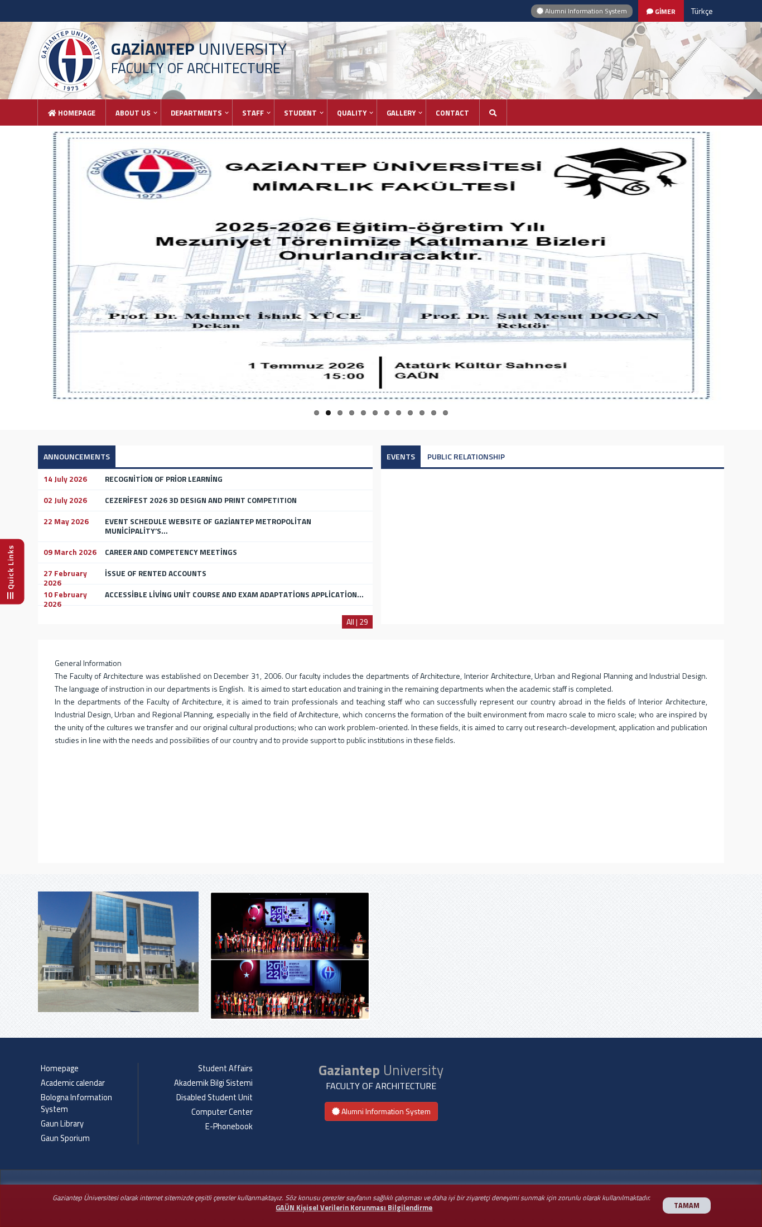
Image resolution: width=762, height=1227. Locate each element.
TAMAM (687, 1205)
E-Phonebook (229, 1126)
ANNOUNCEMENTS (77, 456)
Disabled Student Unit (214, 1097)
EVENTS (401, 456)
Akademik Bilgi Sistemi (213, 1083)
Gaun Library (62, 1124)
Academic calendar (73, 1083)
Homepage (75, 112)
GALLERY (401, 112)
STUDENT (300, 112)
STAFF (253, 112)
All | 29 (357, 621)
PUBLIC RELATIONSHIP (466, 456)
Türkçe (702, 11)
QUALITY (351, 112)
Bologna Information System (76, 1103)
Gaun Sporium (65, 1138)
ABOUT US (133, 112)
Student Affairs (225, 1068)
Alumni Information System (585, 11)
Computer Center (222, 1112)
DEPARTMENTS (196, 112)
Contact (452, 112)
